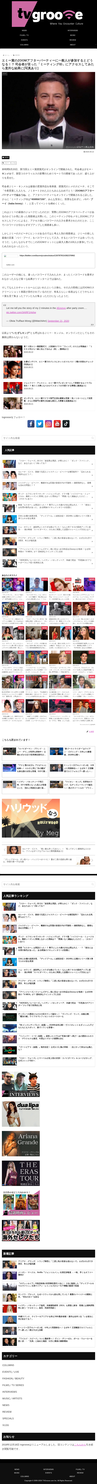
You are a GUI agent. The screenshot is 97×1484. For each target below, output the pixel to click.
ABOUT (72, 1476)
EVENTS (48, 1473)
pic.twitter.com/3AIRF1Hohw (21, 312)
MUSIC (17, 1473)
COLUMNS (25, 1476)
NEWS (6, 157)
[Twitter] (40, 424)
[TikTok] (66, 424)
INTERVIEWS (48, 1469)
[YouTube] (57, 424)
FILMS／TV (80, 1469)
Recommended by (85, 724)
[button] (93, 438)
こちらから (80, 1444)
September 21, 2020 (58, 321)
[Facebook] (31, 424)
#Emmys (61, 308)
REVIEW (80, 1473)
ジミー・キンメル (10, 163)
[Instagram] (48, 424)
